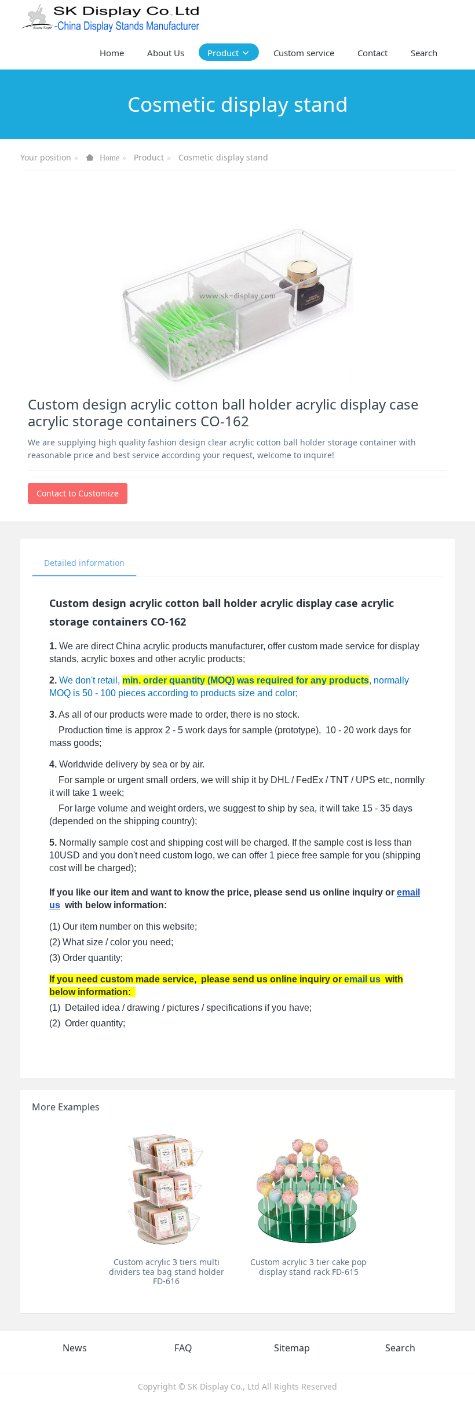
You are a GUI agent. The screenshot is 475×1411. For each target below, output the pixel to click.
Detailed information (84, 562)
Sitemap (292, 1347)
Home (112, 53)
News (75, 1347)
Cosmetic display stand (223, 157)
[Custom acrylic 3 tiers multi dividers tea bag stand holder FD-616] (166, 1188)
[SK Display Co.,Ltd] (111, 17)
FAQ (183, 1347)
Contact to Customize (77, 493)
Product (149, 157)
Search (400, 1347)
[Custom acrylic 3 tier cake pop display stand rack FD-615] (308, 1188)
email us (362, 979)
